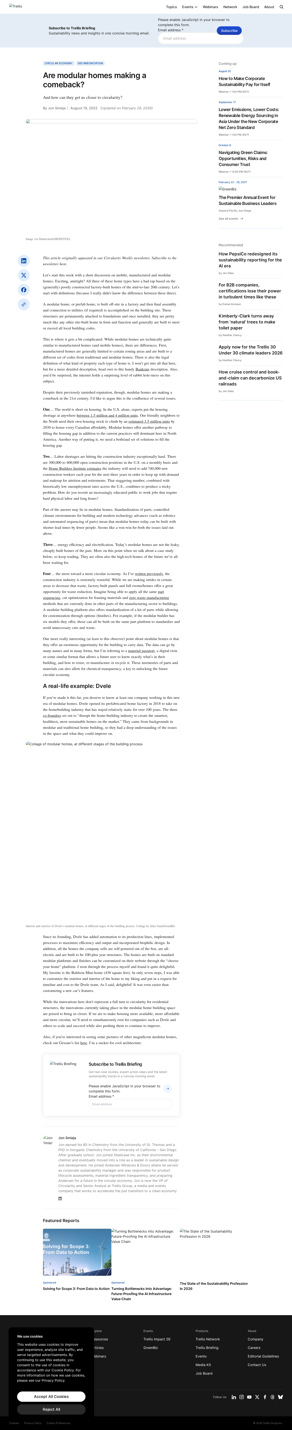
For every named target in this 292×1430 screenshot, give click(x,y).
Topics (171, 7)
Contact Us (257, 1365)
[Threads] (272, 1397)
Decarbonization (90, 63)
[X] (24, 275)
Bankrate (142, 369)
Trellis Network (208, 1339)
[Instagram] (241, 1397)
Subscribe (229, 30)
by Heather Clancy (230, 335)
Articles (97, 1348)
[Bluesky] (280, 1397)
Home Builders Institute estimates (75, 468)
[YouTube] (249, 1397)
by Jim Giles (226, 273)
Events (187, 7)
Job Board (250, 7)
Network (230, 7)
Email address (170, 30)
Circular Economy (59, 63)
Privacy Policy (32, 1423)
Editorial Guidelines (263, 1356)
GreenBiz (150, 1348)
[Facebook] (24, 290)
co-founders (52, 715)
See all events (228, 218)
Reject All (51, 1409)
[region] (51, 1374)
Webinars (210, 7)
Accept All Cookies (51, 1396)
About (269, 7)
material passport (141, 650)
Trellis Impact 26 (156, 1339)
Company (255, 1339)
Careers (254, 1348)
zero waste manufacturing (149, 597)
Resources (99, 1339)
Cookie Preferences (58, 1423)
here (83, 1042)
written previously (149, 573)
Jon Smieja (57, 108)
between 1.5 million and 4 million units (107, 415)
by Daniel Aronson (230, 304)
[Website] (24, 304)
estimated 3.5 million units (149, 421)
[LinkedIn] (24, 261)
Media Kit (203, 1365)
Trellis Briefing (207, 1348)
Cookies (14, 1423)
